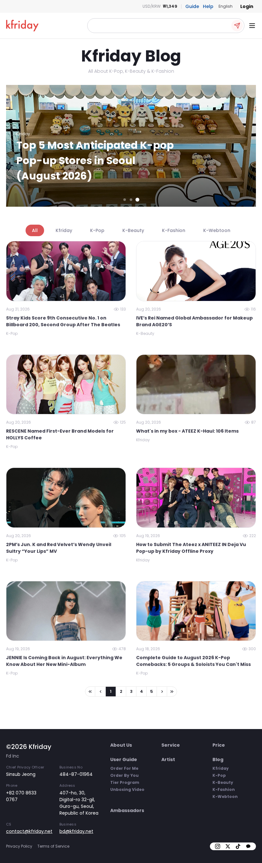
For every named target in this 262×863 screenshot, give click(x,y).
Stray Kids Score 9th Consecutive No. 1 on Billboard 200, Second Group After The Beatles (63, 321)
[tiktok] (238, 846)
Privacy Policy (19, 846)
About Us (121, 745)
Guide (192, 6)
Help (208, 6)
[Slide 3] (137, 200)
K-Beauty (133, 230)
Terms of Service (53, 846)
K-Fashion (173, 230)
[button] (165, 25)
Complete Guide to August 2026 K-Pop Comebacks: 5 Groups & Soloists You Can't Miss (193, 661)
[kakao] (248, 846)
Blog (217, 759)
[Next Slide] (247, 145)
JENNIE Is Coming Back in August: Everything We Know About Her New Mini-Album (64, 661)
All (35, 230)
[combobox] (225, 6)
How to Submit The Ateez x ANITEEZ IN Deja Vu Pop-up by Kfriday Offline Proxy (191, 547)
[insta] (217, 846)
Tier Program (124, 782)
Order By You (124, 775)
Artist (168, 759)
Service (170, 745)
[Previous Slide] (15, 145)
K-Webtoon (216, 230)
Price (218, 745)
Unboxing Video (127, 789)
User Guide (123, 759)
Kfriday (64, 230)
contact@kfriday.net (29, 831)
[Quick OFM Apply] (237, 25)
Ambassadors (127, 810)
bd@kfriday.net (76, 831)
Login (246, 6)
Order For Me (124, 768)
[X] (227, 846)
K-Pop (97, 230)
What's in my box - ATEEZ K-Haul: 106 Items (187, 431)
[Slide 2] (131, 199)
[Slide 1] (124, 199)
